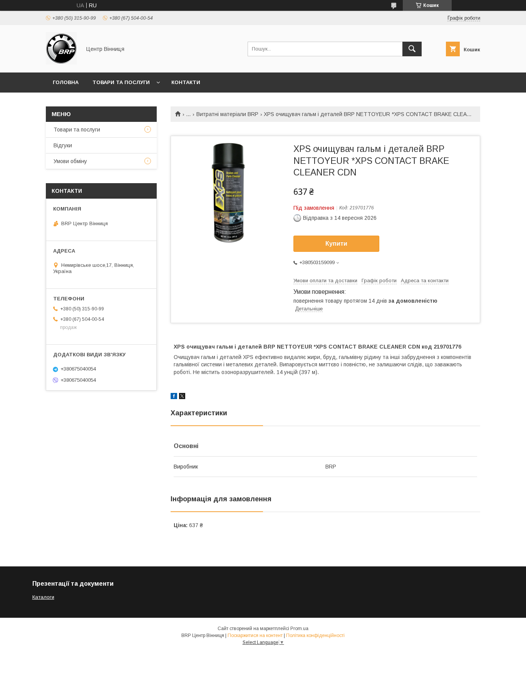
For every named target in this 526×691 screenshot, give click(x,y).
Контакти (185, 82)
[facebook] (174, 397)
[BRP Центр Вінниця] (61, 62)
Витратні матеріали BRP (227, 114)
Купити (336, 243)
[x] (182, 397)
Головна (66, 82)
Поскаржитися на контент (255, 635)
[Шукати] (412, 49)
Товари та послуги (121, 82)
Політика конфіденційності (315, 635)
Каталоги (43, 597)
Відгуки (63, 145)
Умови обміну (70, 161)
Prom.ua (299, 628)
